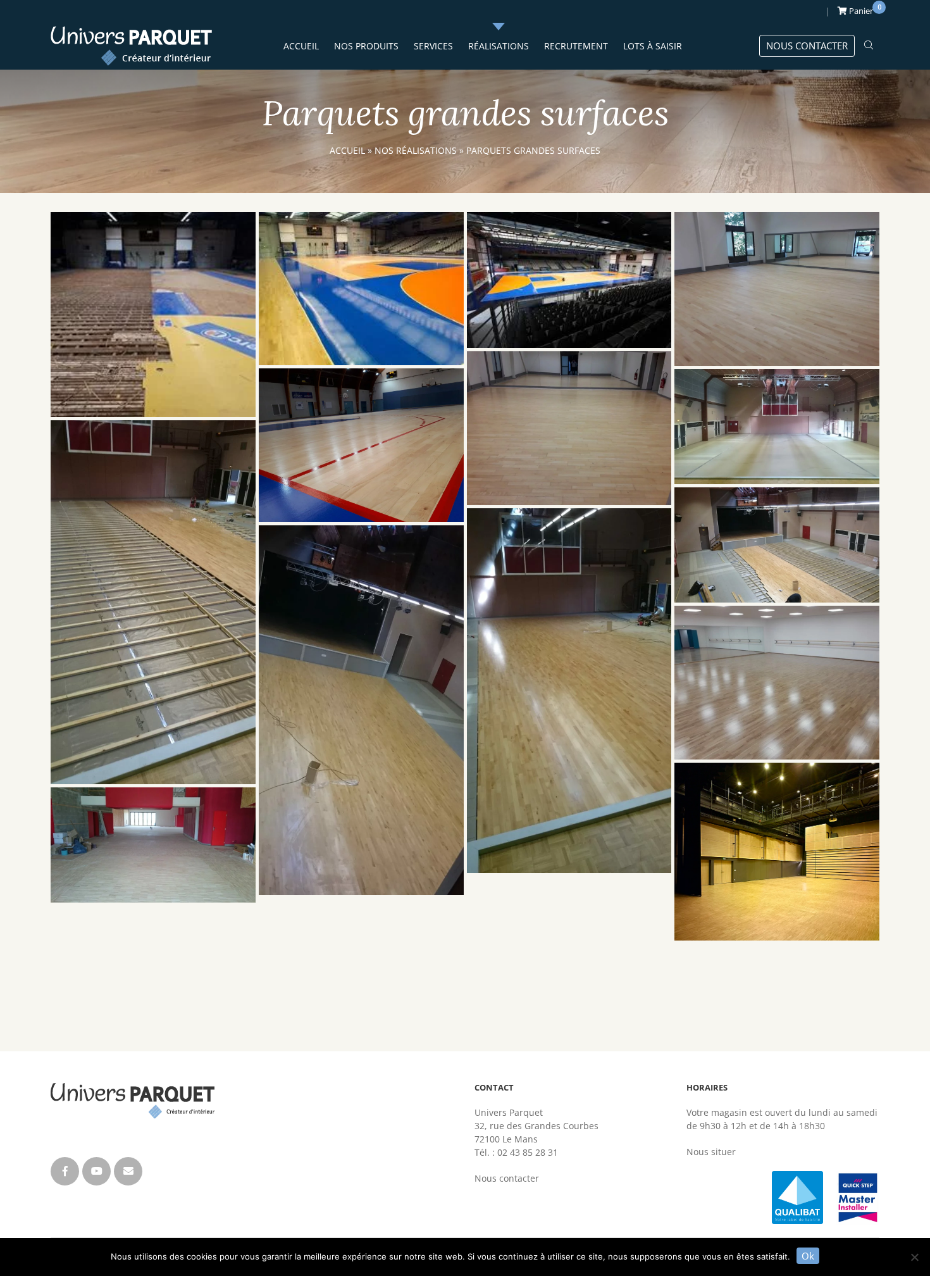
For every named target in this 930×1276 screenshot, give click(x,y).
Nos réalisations (416, 150)
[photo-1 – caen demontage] (153, 314)
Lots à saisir (652, 46)
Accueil (301, 46)
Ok (808, 1255)
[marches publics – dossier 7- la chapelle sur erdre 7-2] (776, 683)
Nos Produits (366, 46)
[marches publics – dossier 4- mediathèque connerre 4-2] (776, 852)
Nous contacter (807, 45)
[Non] (914, 1257)
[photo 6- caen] (361, 289)
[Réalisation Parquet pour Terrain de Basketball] (361, 445)
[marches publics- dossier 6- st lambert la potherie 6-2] (776, 289)
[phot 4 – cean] (569, 280)
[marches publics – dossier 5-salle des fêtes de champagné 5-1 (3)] (361, 710)
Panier (863, 9)
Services (433, 46)
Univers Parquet (131, 46)
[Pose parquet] (153, 602)
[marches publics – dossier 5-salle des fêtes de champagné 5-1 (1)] (776, 426)
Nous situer (711, 1152)
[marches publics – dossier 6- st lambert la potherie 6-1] (569, 428)
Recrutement (576, 46)
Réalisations (498, 46)
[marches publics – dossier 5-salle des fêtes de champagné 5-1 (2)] (776, 545)
